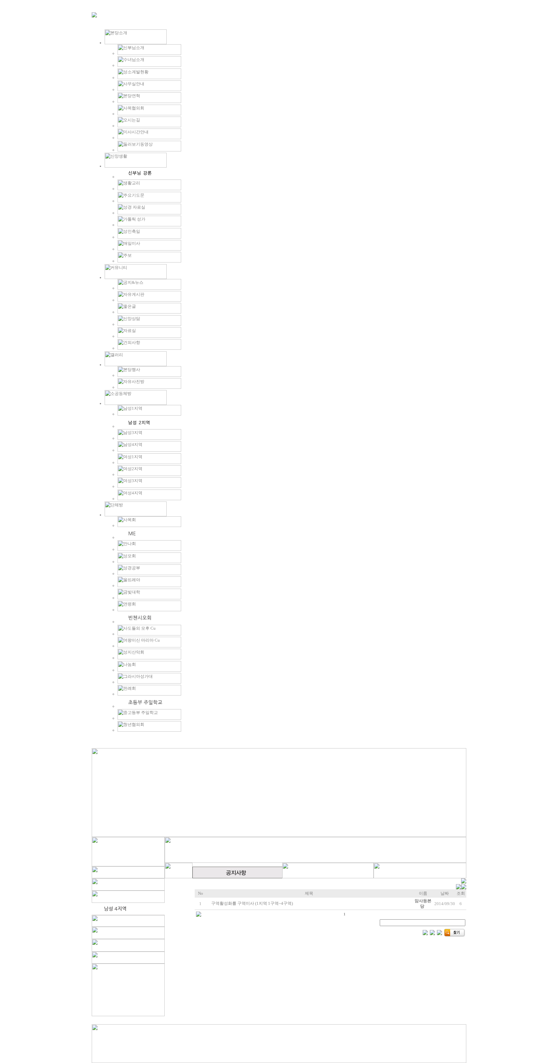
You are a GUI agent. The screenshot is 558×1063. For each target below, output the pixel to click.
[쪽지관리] (461, 887)
